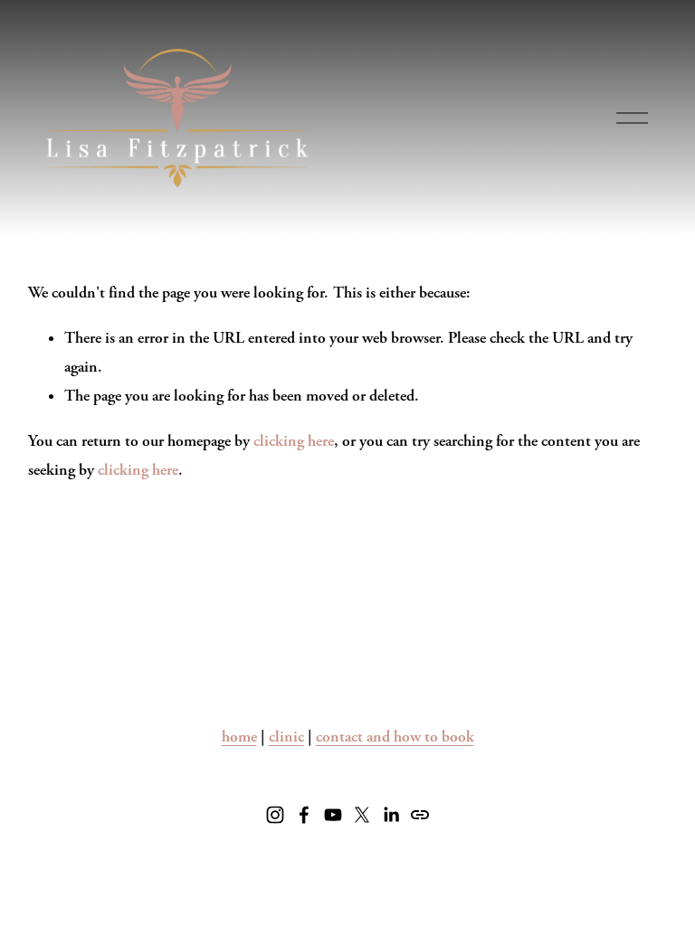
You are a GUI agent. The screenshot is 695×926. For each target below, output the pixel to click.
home (239, 736)
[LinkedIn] (391, 815)
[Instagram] (275, 815)
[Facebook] (304, 815)
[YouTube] (333, 815)
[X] (362, 815)
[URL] (420, 815)
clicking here (293, 440)
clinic (286, 736)
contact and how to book (395, 736)
